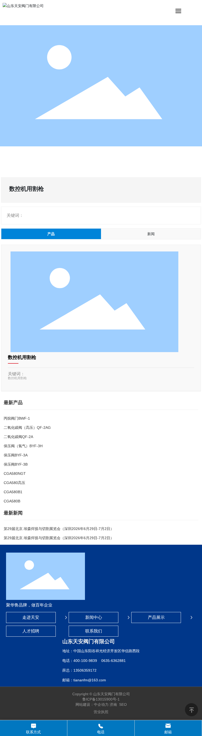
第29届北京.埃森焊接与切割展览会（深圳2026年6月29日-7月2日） (59, 529)
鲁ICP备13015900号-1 (101, 699)
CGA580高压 (14, 483)
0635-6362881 (113, 660)
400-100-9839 (85, 660)
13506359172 (85, 670)
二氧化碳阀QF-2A (18, 437)
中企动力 (101, 704)
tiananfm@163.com (89, 680)
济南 (113, 704)
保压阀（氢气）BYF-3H (23, 446)
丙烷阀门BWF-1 (17, 418)
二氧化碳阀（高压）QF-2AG (27, 427)
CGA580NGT (15, 473)
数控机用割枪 (22, 357)
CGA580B (12, 501)
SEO (123, 704)
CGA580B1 (13, 492)
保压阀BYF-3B (16, 464)
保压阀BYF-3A (16, 455)
